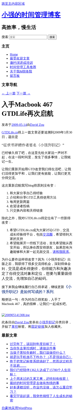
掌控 (15, 326)
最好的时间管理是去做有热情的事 (34, 383)
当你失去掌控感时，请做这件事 (33, 348)
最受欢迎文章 (20, 58)
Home (14, 54)
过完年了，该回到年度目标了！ (33, 344)
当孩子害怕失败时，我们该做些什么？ (38, 352)
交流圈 (48, 234)
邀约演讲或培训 (21, 62)
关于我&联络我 (21, 71)
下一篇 (23, 93)
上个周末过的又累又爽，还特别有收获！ (39, 378)
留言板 (15, 75)
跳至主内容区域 (13, 3)
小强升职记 (47, 322)
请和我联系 (61, 252)
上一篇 (9, 93)
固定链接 (37, 326)
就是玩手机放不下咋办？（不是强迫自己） (41, 357)
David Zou (37, 124)
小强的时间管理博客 (31, 14)
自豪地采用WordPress (17, 408)
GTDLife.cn (10, 132)
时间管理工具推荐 (23, 67)
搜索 (5, 37)
